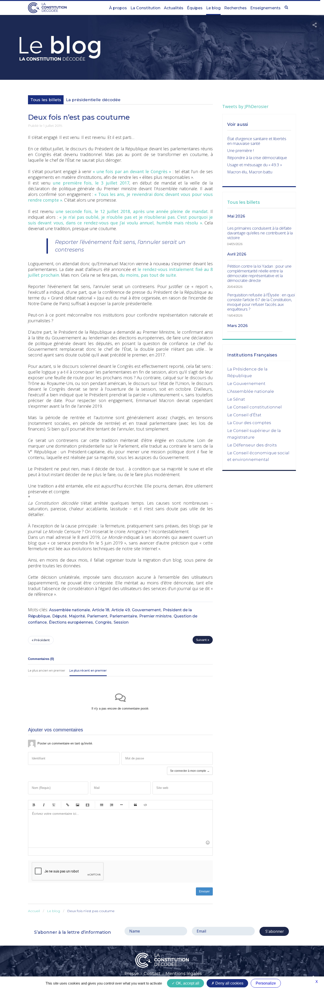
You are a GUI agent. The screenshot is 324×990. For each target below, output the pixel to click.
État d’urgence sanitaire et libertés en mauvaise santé (256, 141)
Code (145, 804)
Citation (135, 804)
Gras (33, 804)
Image (77, 804)
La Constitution (145, 8)
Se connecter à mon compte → (190, 770)
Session (121, 622)
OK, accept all (187, 983)
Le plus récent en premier (88, 670)
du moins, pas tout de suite (148, 275)
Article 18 (100, 610)
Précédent (41, 640)
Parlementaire (123, 616)
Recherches (235, 8)
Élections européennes (71, 622)
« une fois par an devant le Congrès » (132, 171)
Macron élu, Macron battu (249, 172)
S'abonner (274, 931)
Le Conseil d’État (244, 414)
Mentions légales (184, 973)
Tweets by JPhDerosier (245, 106)
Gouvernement (146, 610)
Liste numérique (111, 804)
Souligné (53, 804)
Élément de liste (121, 804)
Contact (152, 973)
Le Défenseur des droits (252, 445)
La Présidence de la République (247, 372)
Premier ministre (155, 616)
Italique (43, 804)
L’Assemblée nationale (250, 391)
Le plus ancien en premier (46, 670)
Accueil (34, 911)
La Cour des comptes (249, 422)
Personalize (266, 983)
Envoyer (204, 891)
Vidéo (87, 804)
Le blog (213, 8)
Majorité (77, 616)
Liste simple (101, 804)
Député (59, 616)
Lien (67, 804)
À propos (118, 8)
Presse (132, 973)
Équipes (195, 8)
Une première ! (240, 150)
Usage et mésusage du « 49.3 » (254, 164)
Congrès (103, 622)
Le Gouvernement (246, 383)
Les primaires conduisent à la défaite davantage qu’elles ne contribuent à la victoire (260, 233)
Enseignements (265, 8)
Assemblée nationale (69, 610)
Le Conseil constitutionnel (254, 407)
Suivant (202, 640)
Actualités (173, 8)
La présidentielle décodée (93, 99)
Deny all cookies (228, 983)
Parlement (97, 616)
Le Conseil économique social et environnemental (258, 456)
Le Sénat (236, 399)
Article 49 (120, 610)
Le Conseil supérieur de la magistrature (254, 434)
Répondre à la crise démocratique (257, 157)
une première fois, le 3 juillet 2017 (91, 183)
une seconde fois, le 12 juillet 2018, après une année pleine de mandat (132, 211)
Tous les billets (45, 99)
